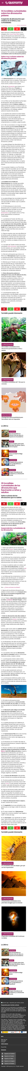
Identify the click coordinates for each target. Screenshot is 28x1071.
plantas (15, 619)
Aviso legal (3, 1040)
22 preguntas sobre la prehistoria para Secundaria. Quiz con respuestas (12, 418)
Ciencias (18, 25)
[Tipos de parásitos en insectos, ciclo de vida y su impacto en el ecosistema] (5, 433)
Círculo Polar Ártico (14, 34)
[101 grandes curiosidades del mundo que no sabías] (13, 918)
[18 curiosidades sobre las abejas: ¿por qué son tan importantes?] (13, 848)
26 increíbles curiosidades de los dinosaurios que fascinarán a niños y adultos (11, 348)
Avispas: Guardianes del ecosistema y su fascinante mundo (16, 473)
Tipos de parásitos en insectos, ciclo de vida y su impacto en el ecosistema (16, 435)
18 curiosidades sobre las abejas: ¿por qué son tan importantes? (13, 866)
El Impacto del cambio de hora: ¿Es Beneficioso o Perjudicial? (16, 463)
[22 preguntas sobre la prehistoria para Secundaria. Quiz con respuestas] (13, 400)
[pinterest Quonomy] (4, 28)
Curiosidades (23, 25)
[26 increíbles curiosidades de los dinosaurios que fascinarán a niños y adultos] (13, 329)
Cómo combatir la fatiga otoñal (15, 454)
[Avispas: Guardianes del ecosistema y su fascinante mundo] (5, 472)
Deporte (11, 441)
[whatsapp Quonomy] (11, 28)
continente (9, 600)
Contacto (3, 1041)
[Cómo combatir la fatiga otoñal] (5, 453)
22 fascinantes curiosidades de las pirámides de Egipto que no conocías (11, 902)
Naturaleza (12, 431)
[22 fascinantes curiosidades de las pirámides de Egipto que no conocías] (13, 883)
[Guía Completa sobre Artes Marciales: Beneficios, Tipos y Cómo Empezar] (5, 443)
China (7, 783)
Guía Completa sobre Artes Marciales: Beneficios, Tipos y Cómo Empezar (17, 445)
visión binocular (12, 246)
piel (25, 568)
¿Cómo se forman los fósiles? (12, 587)
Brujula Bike (3, 1047)
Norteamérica (5, 213)
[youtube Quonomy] (17, 28)
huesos (11, 549)
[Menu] (2, 3)
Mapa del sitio (4, 1039)
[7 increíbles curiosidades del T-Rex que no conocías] (13, 364)
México (3, 751)
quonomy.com (12, 1066)
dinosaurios (11, 86)
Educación (6, 415)
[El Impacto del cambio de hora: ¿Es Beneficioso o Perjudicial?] (5, 462)
